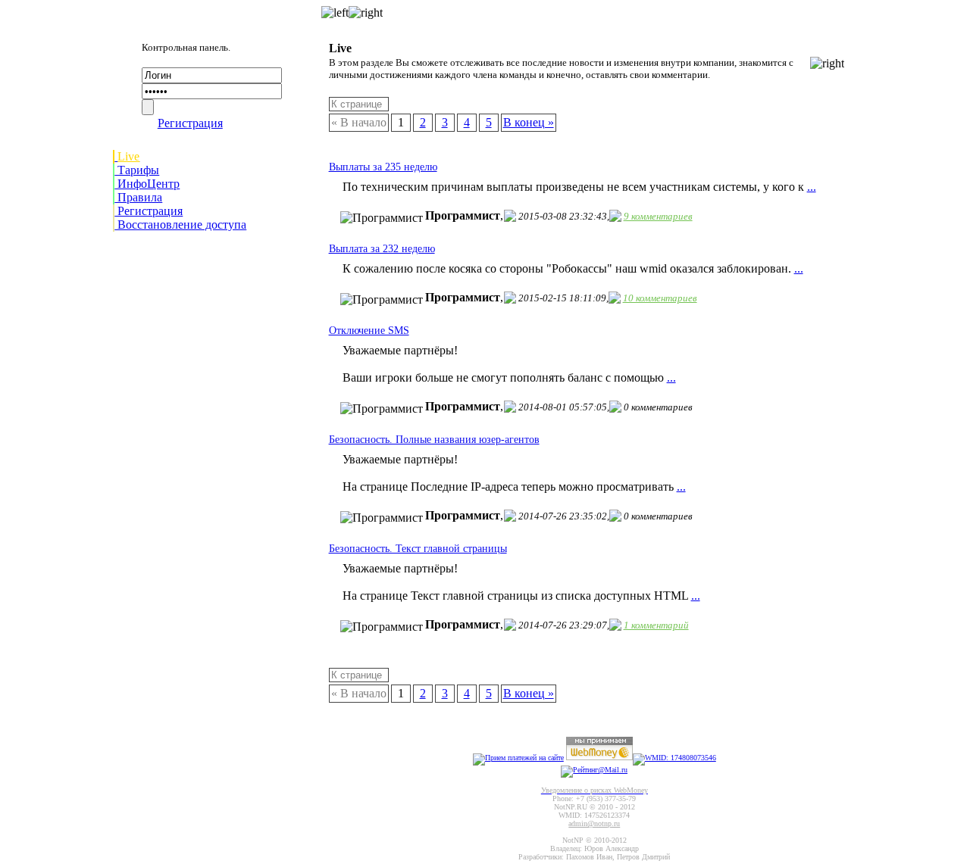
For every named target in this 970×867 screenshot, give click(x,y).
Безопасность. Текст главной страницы (418, 548)
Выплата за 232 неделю (382, 248)
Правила (138, 197)
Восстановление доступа (180, 224)
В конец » (528, 122)
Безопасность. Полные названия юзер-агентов (434, 439)
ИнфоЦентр (147, 183)
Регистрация (190, 123)
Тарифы (136, 170)
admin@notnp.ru (594, 823)
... (811, 186)
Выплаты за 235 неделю (383, 167)
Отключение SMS (369, 330)
